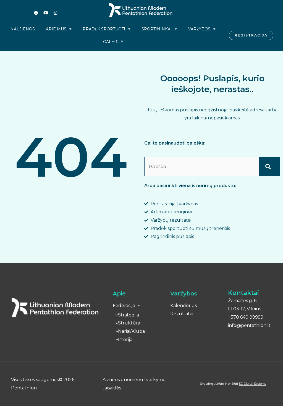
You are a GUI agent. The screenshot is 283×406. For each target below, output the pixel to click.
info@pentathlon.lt (249, 325)
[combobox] (201, 166)
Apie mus (56, 29)
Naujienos (23, 29)
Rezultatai (181, 313)
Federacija (124, 305)
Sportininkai (157, 29)
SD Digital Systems (252, 384)
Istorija (125, 339)
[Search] (269, 166)
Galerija (113, 41)
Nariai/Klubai (132, 331)
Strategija (128, 315)
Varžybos (199, 29)
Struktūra (129, 323)
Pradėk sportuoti (104, 29)
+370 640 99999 (245, 317)
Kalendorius (183, 305)
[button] (138, 305)
